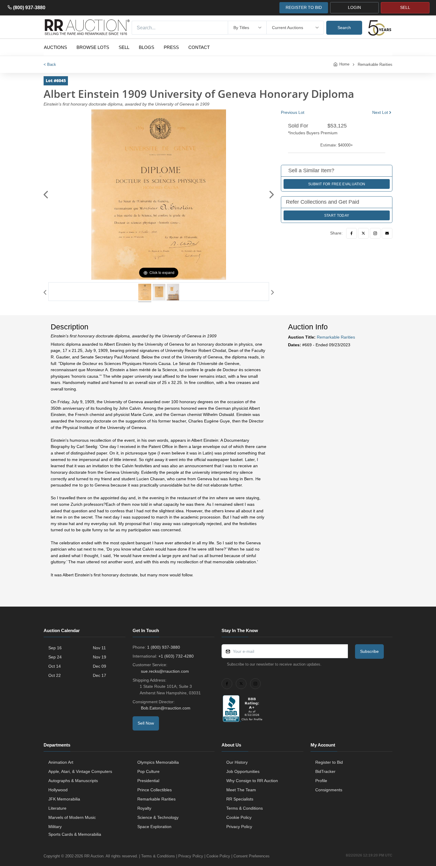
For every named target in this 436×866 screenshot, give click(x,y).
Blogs (146, 47)
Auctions (55, 47)
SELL (405, 7)
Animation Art (60, 762)
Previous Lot (292, 112)
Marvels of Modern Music (72, 817)
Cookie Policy (239, 817)
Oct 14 (54, 666)
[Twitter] (363, 233)
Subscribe (369, 651)
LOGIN (354, 7)
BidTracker (325, 771)
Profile (321, 780)
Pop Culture (148, 771)
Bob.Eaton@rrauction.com (165, 708)
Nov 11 (99, 647)
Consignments (328, 789)
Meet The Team (241, 789)
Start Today (336, 215)
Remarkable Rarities (375, 64)
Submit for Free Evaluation (336, 184)
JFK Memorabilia (64, 799)
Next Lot (380, 112)
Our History (237, 762)
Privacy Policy (239, 826)
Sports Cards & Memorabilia (74, 834)
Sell (124, 47)
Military (55, 826)
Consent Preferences (251, 856)
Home (344, 64)
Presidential (148, 780)
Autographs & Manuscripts (73, 780)
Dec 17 (99, 675)
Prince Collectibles (154, 789)
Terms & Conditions (244, 808)
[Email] (387, 233)
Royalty (144, 808)
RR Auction (94, 856)
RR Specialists (239, 799)
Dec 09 (99, 666)
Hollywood (58, 789)
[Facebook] (351, 233)
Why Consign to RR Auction (252, 780)
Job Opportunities (243, 771)
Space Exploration (154, 826)
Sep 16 (55, 647)
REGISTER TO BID (304, 7)
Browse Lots (93, 47)
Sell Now (146, 723)
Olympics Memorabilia (158, 762)
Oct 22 (54, 675)
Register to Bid (329, 762)
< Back (50, 64)
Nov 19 (99, 657)
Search (344, 27)
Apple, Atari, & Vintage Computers (80, 771)
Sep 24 (55, 657)
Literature (57, 808)
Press (171, 47)
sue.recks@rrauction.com (165, 671)
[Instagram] (375, 233)
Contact (199, 47)
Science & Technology (158, 817)
